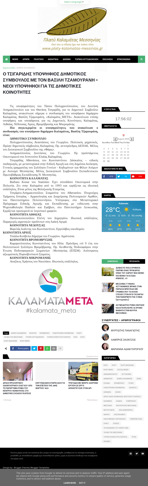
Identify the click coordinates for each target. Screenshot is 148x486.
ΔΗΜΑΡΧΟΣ (108, 378)
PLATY (82, 337)
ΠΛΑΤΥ (79, 333)
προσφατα (134, 261)
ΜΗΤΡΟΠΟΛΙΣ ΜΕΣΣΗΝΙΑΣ (126, 405)
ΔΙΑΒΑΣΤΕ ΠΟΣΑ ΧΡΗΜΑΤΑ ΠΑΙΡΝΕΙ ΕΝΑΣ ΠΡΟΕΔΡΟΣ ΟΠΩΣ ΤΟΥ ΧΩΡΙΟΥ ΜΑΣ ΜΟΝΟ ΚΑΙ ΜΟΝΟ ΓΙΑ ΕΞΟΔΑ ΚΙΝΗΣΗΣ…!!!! (130, 273)
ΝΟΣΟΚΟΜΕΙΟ (119, 414)
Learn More (70, 483)
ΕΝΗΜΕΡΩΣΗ (45, 333)
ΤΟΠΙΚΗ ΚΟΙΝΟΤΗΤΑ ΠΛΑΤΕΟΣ (59, 337)
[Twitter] (34, 348)
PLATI (75, 337)
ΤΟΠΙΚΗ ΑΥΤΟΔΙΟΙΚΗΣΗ (35, 337)
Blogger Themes (22, 467)
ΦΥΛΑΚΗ (107, 441)
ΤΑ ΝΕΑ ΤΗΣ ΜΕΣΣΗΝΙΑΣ (13, 337)
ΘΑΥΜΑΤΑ (107, 392)
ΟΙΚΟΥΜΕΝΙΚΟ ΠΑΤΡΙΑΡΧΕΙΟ (115, 419)
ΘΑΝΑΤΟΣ (133, 387)
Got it (82, 483)
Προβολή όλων (92, 356)
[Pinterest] (41, 348)
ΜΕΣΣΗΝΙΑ (108, 405)
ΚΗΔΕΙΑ (119, 401)
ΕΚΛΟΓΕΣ (33, 333)
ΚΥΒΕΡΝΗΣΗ (131, 401)
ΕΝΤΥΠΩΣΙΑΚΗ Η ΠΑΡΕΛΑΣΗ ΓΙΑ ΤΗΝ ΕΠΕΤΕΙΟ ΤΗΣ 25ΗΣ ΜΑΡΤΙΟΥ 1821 (50, 386)
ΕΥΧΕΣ (131, 383)
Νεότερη (7, 400)
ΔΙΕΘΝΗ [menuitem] (67, 59)
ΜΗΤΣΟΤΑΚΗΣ (109, 410)
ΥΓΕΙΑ (134, 437)
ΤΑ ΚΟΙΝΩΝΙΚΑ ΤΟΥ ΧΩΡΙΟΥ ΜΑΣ (116, 428)
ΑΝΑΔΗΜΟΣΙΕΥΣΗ (110, 374)
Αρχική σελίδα (9, 67)
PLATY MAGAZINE (10, 341)
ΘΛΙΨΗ (118, 392)
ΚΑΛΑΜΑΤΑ (108, 401)
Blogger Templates (40, 467)
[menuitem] (6, 59)
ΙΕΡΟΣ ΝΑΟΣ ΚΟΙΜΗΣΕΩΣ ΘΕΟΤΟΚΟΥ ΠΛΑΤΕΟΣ (122, 396)
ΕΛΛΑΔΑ (107, 383)
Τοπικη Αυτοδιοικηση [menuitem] (86, 59)
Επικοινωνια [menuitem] (123, 59)
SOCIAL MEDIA (122, 370)
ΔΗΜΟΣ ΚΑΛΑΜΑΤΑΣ (25, 67)
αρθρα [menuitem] (26, 59)
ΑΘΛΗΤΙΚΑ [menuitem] (53, 59)
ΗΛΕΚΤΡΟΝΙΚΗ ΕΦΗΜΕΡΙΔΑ (63, 333)
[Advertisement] (123, 84)
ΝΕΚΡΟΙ (107, 414)
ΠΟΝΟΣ (116, 423)
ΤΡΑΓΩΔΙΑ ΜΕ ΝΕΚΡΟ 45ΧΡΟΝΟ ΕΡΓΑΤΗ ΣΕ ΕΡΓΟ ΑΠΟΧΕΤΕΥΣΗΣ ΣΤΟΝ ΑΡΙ (83, 386)
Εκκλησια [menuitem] (108, 59)
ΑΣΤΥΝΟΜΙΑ (126, 374)
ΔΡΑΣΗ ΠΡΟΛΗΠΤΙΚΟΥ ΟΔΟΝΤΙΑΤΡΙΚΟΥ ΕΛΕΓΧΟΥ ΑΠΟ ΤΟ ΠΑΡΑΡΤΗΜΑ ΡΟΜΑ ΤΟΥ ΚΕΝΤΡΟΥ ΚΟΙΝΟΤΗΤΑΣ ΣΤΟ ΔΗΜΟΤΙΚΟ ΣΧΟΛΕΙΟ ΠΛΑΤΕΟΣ (17, 388)
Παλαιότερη (92, 400)
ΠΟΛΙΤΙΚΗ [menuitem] (39, 59)
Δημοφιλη (112, 261)
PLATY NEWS (24, 341)
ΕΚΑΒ (139, 378)
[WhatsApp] (47, 348)
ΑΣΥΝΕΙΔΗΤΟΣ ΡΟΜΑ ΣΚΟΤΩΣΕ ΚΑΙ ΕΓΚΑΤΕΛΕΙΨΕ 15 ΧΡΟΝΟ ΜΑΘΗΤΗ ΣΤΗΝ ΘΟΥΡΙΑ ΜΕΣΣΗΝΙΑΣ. (130, 309)
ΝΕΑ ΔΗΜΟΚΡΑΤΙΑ (126, 410)
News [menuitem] (15, 59)
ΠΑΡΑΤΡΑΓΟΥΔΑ (136, 419)
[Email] (54, 348)
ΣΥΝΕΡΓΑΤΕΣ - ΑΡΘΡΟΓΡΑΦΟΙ (121, 320)
